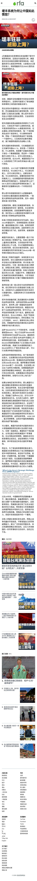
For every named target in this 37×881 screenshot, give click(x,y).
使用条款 (4, 863)
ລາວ (3, 828)
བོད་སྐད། (4, 833)
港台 (3, 787)
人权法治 (4, 792)
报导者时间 (23, 778)
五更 (21, 775)
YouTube (22, 819)
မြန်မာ (3, 824)
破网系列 (4, 856)
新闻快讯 (4, 775)
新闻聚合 (22, 826)
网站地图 (4, 865)
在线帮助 (4, 851)
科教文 (4, 790)
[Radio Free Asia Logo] (18, 3)
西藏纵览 (22, 797)
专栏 (3, 801)
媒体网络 (4, 797)
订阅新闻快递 (24, 831)
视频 (3, 811)
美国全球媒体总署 (7, 867)
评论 (3, 804)
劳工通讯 (22, 787)
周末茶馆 (22, 806)
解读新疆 (22, 780)
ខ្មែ (2, 831)
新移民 (22, 794)
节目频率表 (23, 828)
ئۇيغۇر (3, 836)
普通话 (4, 819)
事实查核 (4, 809)
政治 (3, 785)
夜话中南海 (23, 799)
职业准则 (4, 858)
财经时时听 (23, 782)
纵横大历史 (23, 809)
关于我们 (4, 848)
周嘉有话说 (23, 804)
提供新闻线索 (24, 833)
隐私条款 (4, 860)
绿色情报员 (23, 790)
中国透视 (22, 801)
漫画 (3, 806)
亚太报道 (4, 778)
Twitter (22, 824)
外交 (3, 780)
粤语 (3, 821)
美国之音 (4, 870)
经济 (3, 782)
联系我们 (4, 853)
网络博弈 (22, 792)
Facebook (23, 821)
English (4, 840)
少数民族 (4, 799)
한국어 (3, 826)
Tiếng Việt (5, 838)
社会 (3, 794)
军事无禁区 (23, 785)
